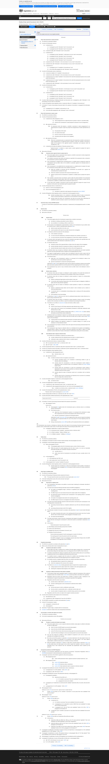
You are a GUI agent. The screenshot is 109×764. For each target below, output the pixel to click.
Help (27, 756)
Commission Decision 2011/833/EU (38, 761)
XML (61, 752)
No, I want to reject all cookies (66, 6)
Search (79, 18)
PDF (59, 752)
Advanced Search (86, 18)
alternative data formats (39, 752)
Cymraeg (88, 13)
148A (54, 344)
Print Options (86, 29)
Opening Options (23, 45)
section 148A (65, 391)
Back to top (87, 748)
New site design (22, 756)
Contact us (47, 756)
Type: (53, 16)
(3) (68, 544)
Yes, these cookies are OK (26, 6)
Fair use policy (64, 756)
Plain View (79, 29)
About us (31, 756)
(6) (69, 600)
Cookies (58, 756)
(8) (68, 434)
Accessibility (41, 756)
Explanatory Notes (40, 26)
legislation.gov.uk (28, 9)
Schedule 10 (44, 609)
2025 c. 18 (31, 24)
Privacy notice (53, 756)
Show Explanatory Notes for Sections (27, 42)
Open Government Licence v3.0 (41, 759)
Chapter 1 (40, 24)
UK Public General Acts (23, 24)
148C (73, 393)
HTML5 (50, 752)
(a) (69, 434)
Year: (44, 16)
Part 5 (36, 24)
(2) (65, 544)
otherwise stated (57, 759)
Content (32, 26)
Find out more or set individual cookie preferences (46, 6)
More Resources (50, 26)
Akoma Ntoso (66, 752)
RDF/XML (76, 752)
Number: (49, 16)
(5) (66, 600)
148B (57, 344)
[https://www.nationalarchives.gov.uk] (83, 10)
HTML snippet (55, 752)
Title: (20, 16)
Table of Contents (23, 26)
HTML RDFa (71, 752)
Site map (36, 756)
